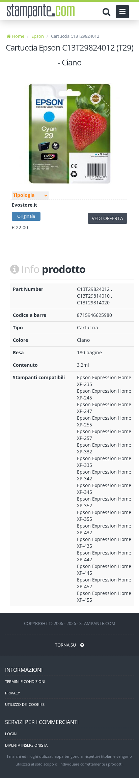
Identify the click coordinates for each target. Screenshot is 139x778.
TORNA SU (66, 645)
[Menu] (122, 11)
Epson (37, 36)
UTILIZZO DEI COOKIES (25, 704)
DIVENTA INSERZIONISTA (26, 745)
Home (17, 36)
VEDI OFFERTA (107, 218)
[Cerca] (108, 12)
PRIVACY (12, 692)
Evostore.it (24, 205)
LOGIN (11, 733)
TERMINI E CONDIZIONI (25, 681)
